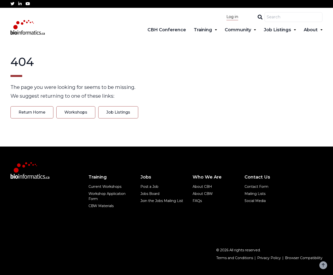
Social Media (255, 201)
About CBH (202, 186)
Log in (232, 16)
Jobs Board (149, 193)
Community (238, 29)
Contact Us (257, 177)
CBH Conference (166, 29)
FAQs (197, 201)
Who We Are (207, 177)
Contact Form (256, 186)
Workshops (75, 112)
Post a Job (149, 186)
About (311, 29)
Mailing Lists (255, 193)
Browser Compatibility (304, 258)
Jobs (145, 177)
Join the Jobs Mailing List (161, 201)
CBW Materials (101, 206)
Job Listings (277, 29)
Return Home (32, 112)
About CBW (203, 193)
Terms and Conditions (234, 258)
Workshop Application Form (107, 196)
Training (203, 29)
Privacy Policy (269, 258)
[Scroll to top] (323, 265)
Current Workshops (104, 186)
